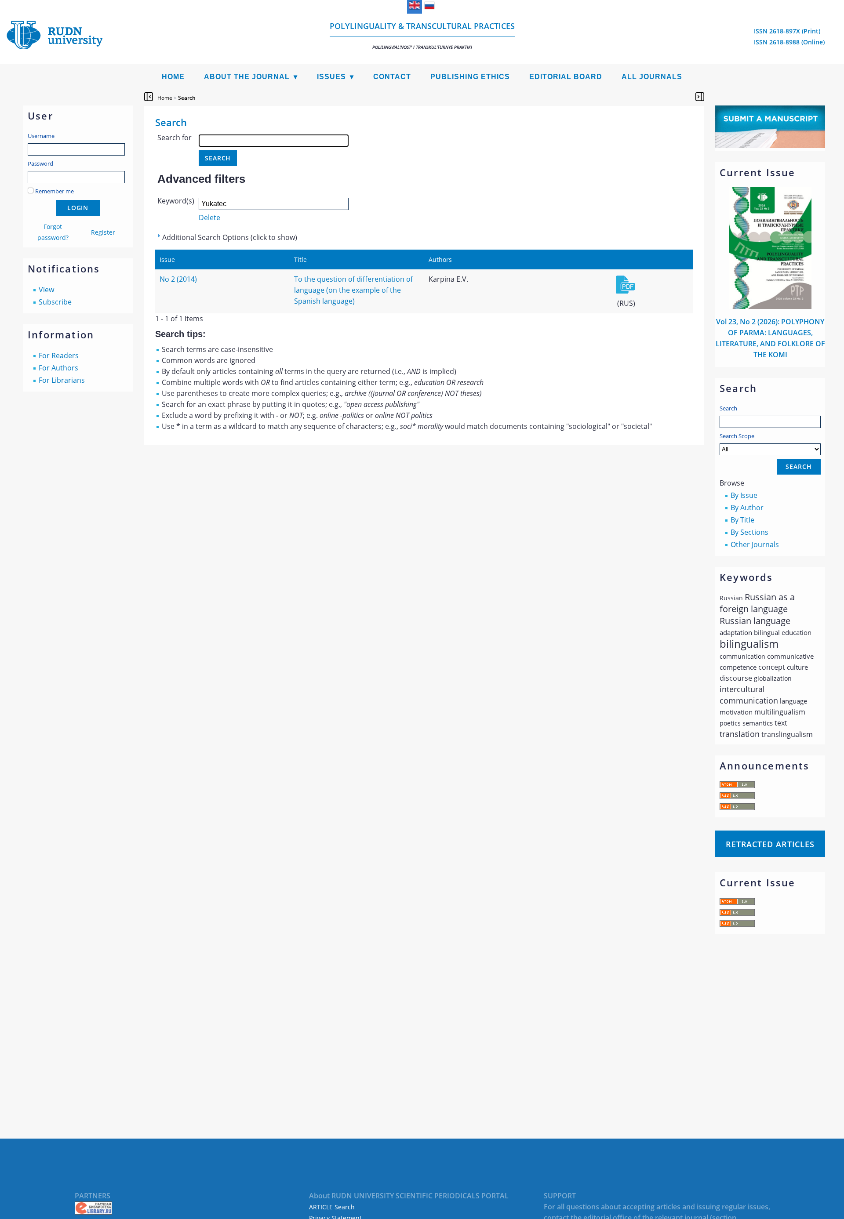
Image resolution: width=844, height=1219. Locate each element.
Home (173, 76)
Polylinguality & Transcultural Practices (422, 35)
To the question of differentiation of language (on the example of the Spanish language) (353, 290)
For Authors (58, 368)
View (46, 289)
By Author (747, 507)
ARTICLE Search (332, 1207)
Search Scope (737, 436)
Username (41, 136)
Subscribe (55, 302)
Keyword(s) (175, 201)
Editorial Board (565, 76)
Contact (392, 76)
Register (103, 232)
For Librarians (62, 380)
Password (40, 163)
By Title (742, 520)
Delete (209, 217)
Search (728, 408)
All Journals (652, 76)
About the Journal (247, 76)
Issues (331, 76)
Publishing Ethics (470, 76)
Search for (174, 137)
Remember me (54, 191)
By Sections (749, 532)
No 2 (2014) (178, 279)
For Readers (59, 355)
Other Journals (755, 544)
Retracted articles (770, 844)
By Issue (744, 495)
